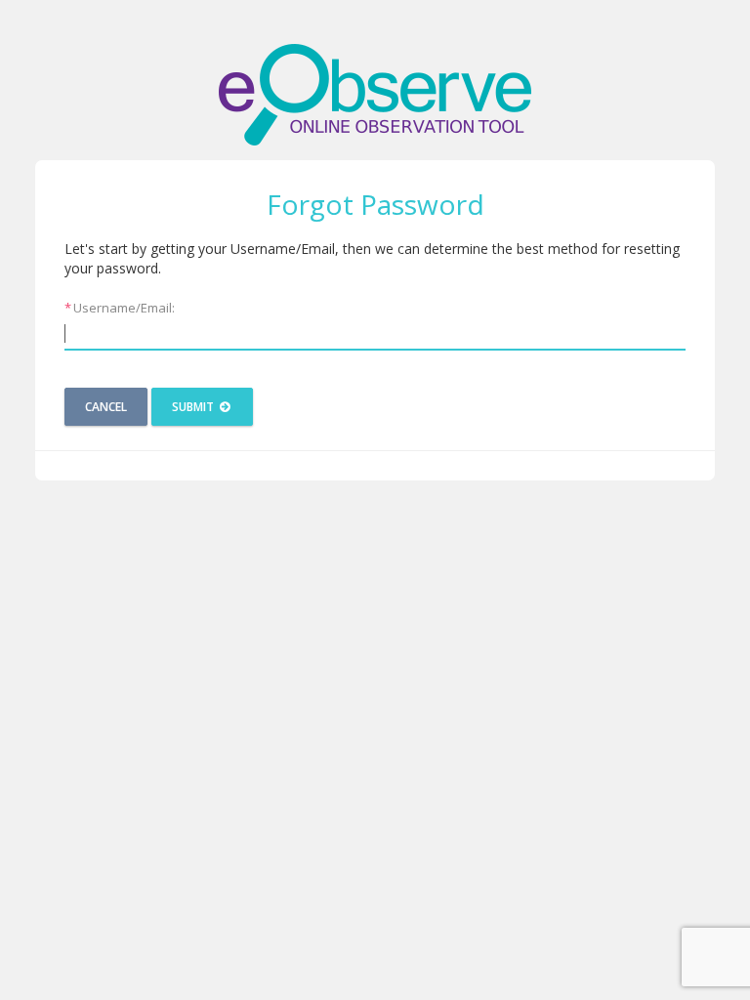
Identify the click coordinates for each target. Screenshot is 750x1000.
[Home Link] (375, 95)
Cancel (106, 406)
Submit (194, 406)
